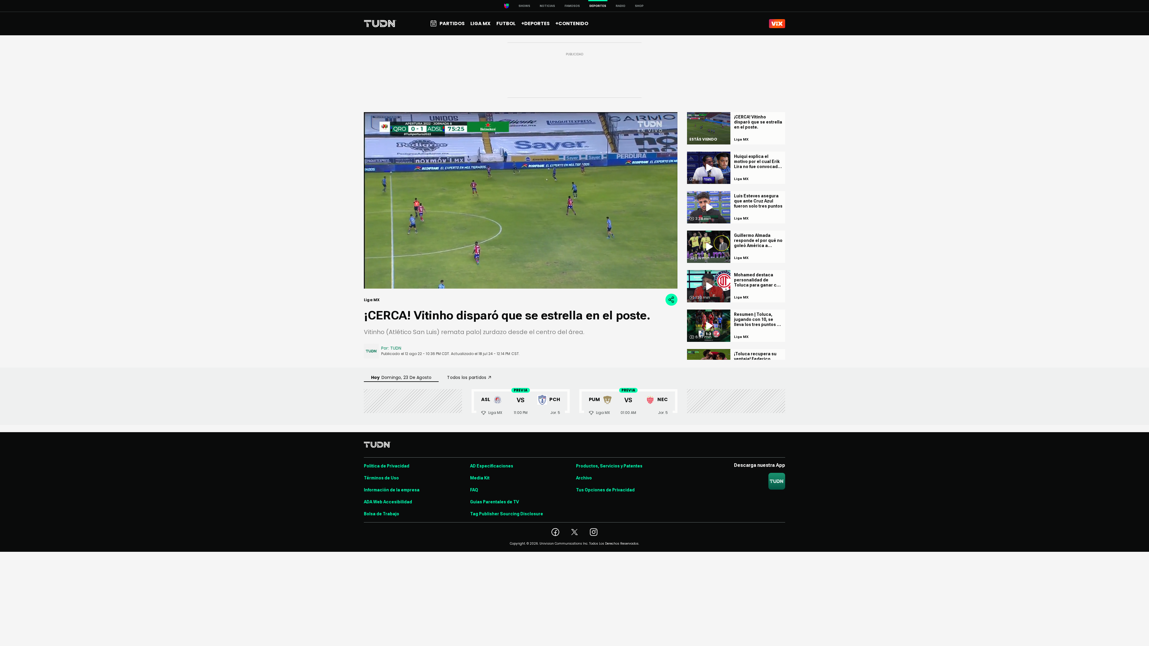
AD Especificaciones (491, 466)
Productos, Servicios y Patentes (609, 466)
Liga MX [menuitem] (480, 23)
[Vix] (777, 23)
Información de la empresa (392, 489)
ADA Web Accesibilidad (388, 501)
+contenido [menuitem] (571, 23)
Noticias (547, 5)
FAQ (474, 489)
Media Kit (480, 478)
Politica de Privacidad (386, 466)
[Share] (671, 300)
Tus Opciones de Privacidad (605, 489)
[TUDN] (380, 23)
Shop (639, 5)
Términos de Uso (381, 478)
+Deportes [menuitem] (535, 23)
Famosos (572, 5)
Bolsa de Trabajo (381, 513)
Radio (620, 5)
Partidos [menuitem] (452, 23)
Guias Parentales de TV (494, 501)
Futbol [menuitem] (506, 23)
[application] (520, 200)
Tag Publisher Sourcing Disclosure (506, 513)
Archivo (584, 478)
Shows (524, 5)
